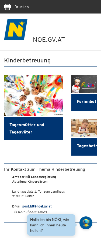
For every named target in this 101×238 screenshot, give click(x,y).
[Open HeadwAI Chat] (85, 222)
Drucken (21, 7)
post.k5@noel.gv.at (37, 206)
